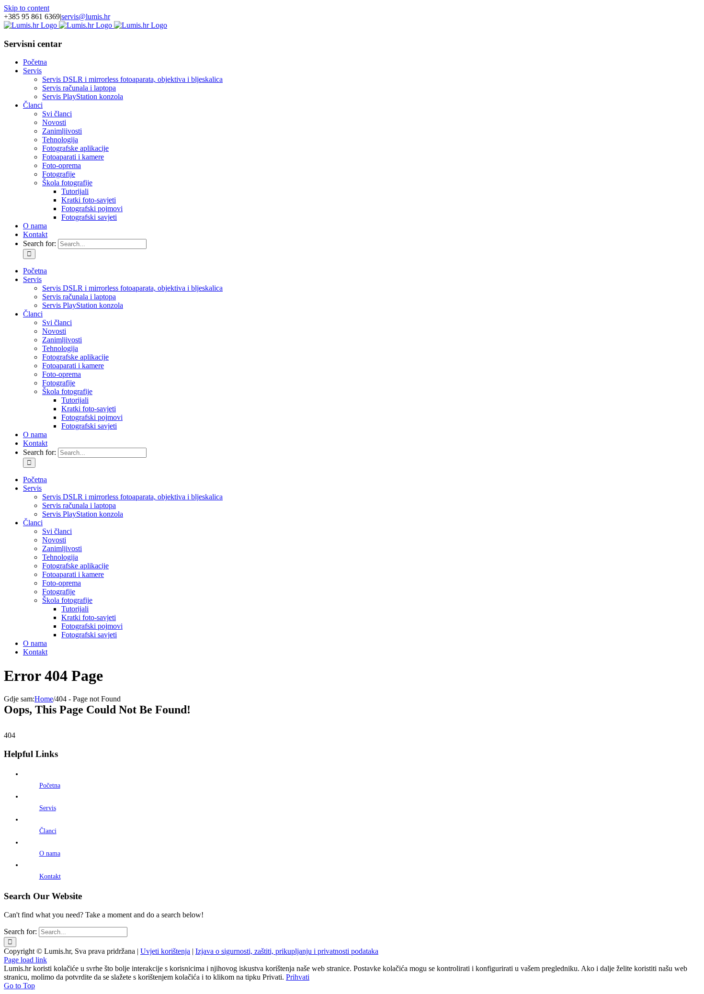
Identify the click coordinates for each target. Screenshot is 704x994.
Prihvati (297, 977)
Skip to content (26, 8)
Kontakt (50, 876)
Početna (49, 785)
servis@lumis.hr (85, 16)
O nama (49, 853)
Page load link (25, 960)
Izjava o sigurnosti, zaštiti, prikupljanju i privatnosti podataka (286, 951)
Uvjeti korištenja (165, 951)
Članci (48, 831)
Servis (47, 808)
